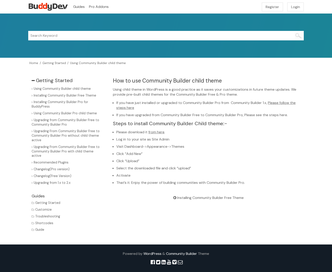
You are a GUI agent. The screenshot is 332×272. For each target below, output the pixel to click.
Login (295, 7)
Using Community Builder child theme (62, 89)
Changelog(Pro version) (52, 169)
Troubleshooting (47, 216)
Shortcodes (44, 223)
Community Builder (181, 253)
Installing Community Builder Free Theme (210, 197)
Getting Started (47, 203)
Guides (79, 6)
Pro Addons (99, 6)
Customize (43, 209)
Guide (39, 230)
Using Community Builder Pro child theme (65, 113)
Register (272, 7)
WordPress (152, 253)
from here (156, 132)
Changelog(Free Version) (52, 176)
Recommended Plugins (51, 162)
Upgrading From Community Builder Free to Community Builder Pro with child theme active (66, 151)
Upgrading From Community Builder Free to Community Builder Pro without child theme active (66, 135)
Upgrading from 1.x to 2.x (52, 183)
